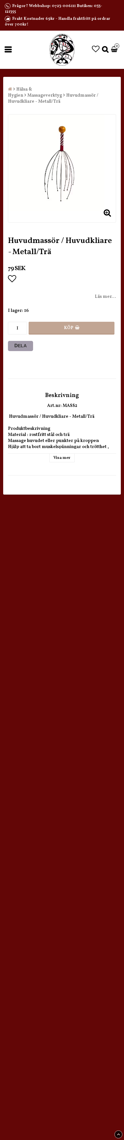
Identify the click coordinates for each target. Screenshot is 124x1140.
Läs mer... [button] (105, 297)
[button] (96, 49)
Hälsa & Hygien (20, 92)
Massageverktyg (44, 95)
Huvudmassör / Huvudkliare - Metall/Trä (53, 98)
